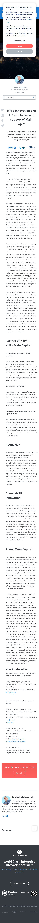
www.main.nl (10, 695)
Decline (19, 51)
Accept (19, 46)
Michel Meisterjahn (20, 87)
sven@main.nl (10, 720)
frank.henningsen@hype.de (15, 739)
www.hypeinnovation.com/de (15, 742)
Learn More (18, 883)
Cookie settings (19, 41)
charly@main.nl (11, 692)
